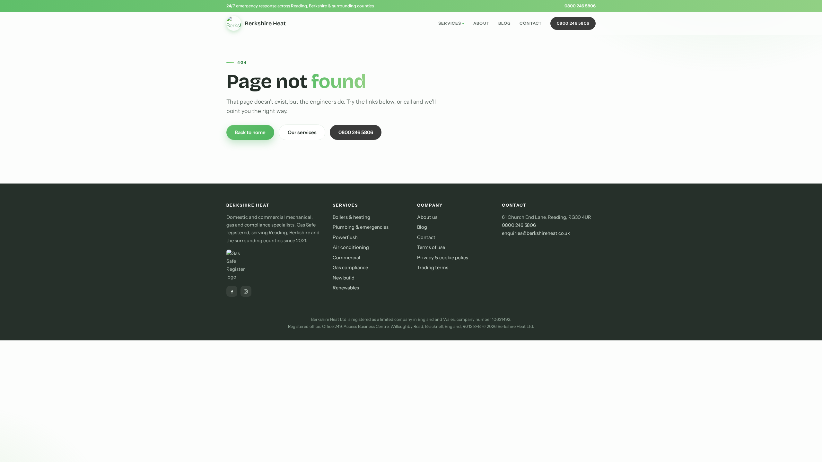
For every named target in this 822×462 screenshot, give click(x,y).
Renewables (346, 288)
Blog (504, 23)
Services (449, 23)
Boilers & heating (351, 217)
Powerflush (345, 237)
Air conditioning (351, 247)
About (481, 23)
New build (343, 278)
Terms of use (431, 247)
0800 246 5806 (580, 5)
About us (427, 217)
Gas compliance (350, 267)
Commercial (346, 258)
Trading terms (432, 267)
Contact (531, 23)
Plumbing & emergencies (361, 227)
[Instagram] (245, 291)
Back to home (250, 132)
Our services (302, 132)
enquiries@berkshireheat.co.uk (536, 233)
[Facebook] (231, 291)
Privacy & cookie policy (442, 258)
